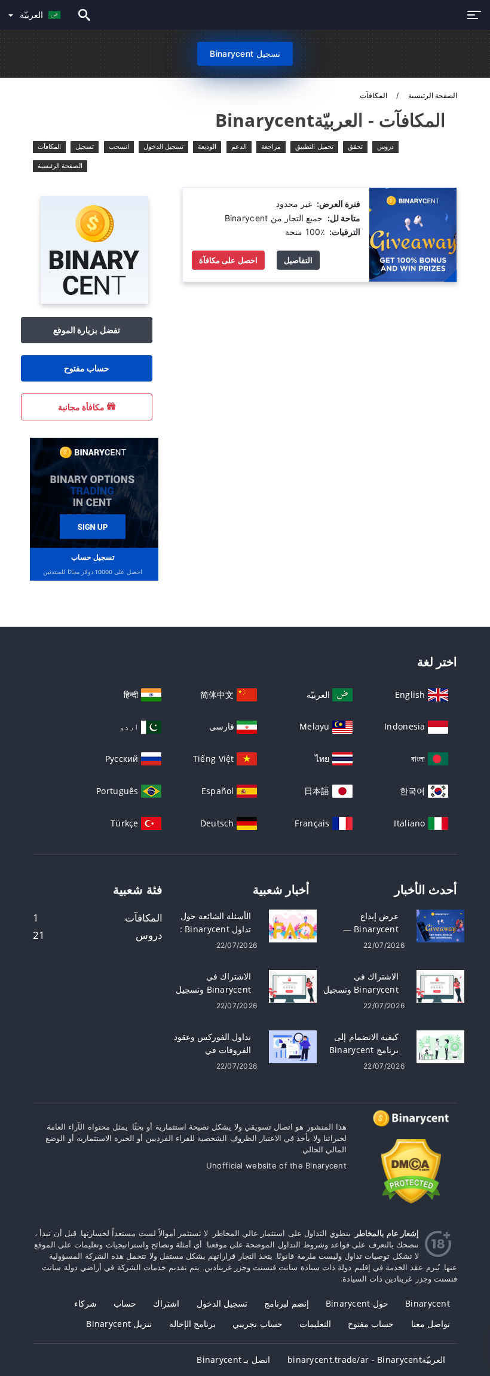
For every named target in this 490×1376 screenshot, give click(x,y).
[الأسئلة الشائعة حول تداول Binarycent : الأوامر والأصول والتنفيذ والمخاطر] (293, 925)
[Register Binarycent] (92, 492)
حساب (125, 1303)
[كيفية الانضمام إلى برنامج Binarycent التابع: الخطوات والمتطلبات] (440, 1046)
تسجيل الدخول (163, 146)
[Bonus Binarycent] (413, 233)
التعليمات (315, 1323)
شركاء (85, 1303)
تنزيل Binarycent (119, 1323)
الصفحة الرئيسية (431, 95)
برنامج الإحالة (192, 1323)
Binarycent (427, 1303)
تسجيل (84, 146)
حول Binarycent (357, 1303)
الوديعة (207, 146)
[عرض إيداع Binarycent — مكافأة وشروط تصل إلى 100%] (440, 925)
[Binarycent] (94, 300)
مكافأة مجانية (82, 407)
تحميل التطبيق (314, 146)
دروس (385, 146)
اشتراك (166, 1303)
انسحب (119, 146)
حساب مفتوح (86, 368)
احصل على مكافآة (228, 260)
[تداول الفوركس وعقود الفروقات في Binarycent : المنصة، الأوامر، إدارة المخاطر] (293, 1046)
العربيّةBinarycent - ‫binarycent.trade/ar (366, 1359)
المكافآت (49, 146)
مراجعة (271, 146)
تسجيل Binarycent (245, 53)
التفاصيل (298, 260)
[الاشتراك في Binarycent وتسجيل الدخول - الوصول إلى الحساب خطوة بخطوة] (293, 985)
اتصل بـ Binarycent (233, 1359)
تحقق (355, 146)
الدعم (239, 146)
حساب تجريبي (257, 1323)
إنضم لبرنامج (286, 1303)
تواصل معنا (430, 1323)
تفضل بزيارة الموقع (86, 330)
